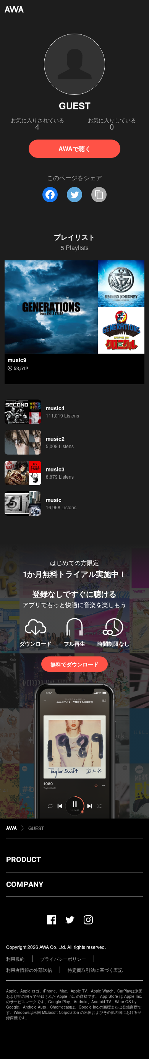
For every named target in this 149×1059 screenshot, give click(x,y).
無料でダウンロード (74, 664)
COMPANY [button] (24, 884)
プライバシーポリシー (63, 958)
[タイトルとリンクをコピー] (99, 194)
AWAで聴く (74, 148)
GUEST (36, 828)
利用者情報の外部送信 (29, 969)
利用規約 (15, 958)
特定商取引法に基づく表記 (95, 969)
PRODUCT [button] (23, 859)
